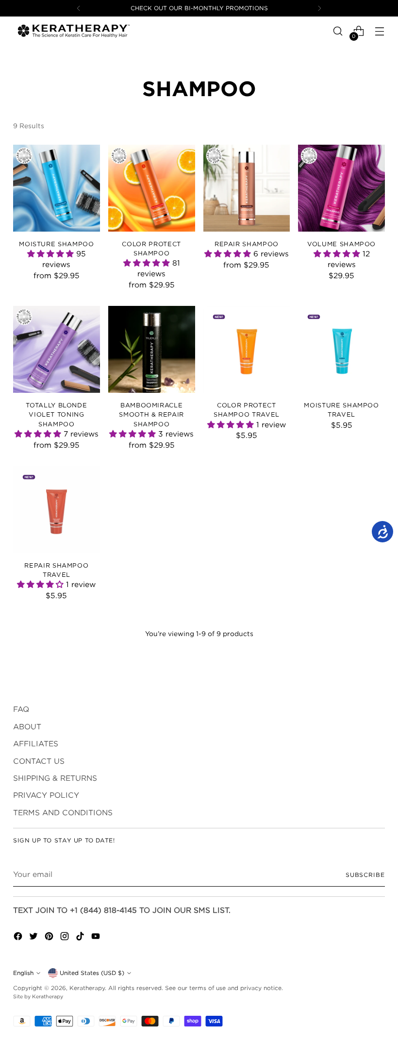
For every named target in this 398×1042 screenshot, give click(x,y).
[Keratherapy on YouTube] (96, 937)
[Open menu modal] (380, 31)
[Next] (319, 8)
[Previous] (78, 8)
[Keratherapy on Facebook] (19, 937)
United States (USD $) (92, 973)
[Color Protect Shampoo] (151, 188)
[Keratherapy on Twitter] (34, 937)
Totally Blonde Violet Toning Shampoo (56, 414)
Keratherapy (87, 988)
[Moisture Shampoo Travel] (341, 349)
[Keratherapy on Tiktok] (81, 937)
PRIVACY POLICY (46, 795)
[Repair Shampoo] (246, 188)
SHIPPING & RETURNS (55, 778)
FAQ (21, 709)
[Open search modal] (338, 31)
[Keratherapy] (73, 31)
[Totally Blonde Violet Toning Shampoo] (56, 349)
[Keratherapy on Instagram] (65, 937)
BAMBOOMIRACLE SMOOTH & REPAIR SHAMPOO (151, 414)
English (23, 973)
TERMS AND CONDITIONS (63, 812)
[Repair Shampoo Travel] (56, 509)
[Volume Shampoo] (341, 188)
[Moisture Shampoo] (56, 188)
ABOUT (27, 727)
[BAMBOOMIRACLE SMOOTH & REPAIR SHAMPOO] (151, 349)
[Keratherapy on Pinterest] (50, 937)
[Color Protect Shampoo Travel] (246, 349)
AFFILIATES (35, 743)
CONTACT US (39, 761)
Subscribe (365, 875)
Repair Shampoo (247, 243)
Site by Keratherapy (38, 996)
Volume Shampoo (341, 243)
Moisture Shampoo (56, 243)
